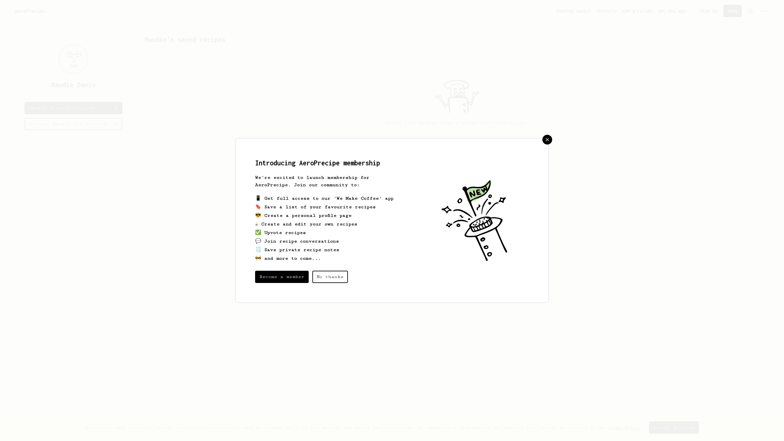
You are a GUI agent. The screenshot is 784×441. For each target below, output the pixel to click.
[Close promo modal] (547, 140)
